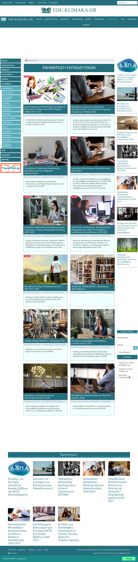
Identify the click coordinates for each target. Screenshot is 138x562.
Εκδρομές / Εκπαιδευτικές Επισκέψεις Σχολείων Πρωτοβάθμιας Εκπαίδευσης (126, 259)
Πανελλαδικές (77, 19)
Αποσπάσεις (7, 109)
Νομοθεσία (5, 155)
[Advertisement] (64, 41)
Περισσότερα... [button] (21, 558)
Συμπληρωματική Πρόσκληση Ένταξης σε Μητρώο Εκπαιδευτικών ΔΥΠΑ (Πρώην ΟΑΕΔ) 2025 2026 (44, 109)
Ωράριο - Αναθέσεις (9, 118)
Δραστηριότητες (51, 19)
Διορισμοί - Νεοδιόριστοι (7, 104)
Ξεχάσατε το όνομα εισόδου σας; (125, 370)
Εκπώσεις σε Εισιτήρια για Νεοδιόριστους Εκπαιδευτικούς (124, 107)
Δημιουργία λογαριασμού (124, 376)
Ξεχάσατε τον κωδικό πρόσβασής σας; (126, 364)
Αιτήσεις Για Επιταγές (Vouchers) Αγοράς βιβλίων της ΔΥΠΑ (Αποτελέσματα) (127, 78)
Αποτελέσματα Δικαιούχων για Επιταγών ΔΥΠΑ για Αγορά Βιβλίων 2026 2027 (42, 532)
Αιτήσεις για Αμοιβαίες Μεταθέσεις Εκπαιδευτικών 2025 (88, 342)
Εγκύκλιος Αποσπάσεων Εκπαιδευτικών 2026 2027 (90, 169)
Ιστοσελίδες (53, 3)
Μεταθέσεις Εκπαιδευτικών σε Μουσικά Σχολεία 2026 (91, 396)
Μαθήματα (64, 19)
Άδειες (5, 127)
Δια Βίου (88, 19)
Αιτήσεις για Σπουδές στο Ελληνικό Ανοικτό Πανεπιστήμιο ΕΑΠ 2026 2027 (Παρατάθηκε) (127, 228)
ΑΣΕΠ (123, 19)
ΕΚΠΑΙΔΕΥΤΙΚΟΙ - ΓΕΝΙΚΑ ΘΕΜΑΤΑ (101, 293)
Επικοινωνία (41, 3)
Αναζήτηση (31, 550)
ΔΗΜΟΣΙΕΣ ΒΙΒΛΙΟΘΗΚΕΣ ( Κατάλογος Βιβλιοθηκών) (89, 287)
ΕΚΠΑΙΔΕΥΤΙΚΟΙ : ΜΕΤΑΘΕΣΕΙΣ (52, 293)
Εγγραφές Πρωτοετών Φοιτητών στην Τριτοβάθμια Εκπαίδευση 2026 (127, 136)
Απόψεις (31, 3)
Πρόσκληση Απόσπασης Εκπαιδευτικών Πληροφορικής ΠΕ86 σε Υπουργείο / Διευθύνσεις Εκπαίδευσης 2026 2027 (90, 230)
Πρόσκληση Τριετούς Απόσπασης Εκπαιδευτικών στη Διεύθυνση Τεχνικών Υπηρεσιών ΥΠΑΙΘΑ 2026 (91, 109)
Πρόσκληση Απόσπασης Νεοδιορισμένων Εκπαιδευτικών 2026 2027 (126, 197)
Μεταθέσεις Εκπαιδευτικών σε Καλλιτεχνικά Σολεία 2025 (39, 396)
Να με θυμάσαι (124, 352)
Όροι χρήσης (22, 550)
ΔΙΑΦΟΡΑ (86, 25)
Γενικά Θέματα (8, 93)
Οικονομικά (7, 131)
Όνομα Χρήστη (122, 338)
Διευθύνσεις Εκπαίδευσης (7, 145)
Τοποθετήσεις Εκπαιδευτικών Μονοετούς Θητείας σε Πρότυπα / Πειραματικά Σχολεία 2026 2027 (117, 490)
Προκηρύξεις (7, 135)
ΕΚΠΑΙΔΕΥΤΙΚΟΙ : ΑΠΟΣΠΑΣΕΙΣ (100, 115)
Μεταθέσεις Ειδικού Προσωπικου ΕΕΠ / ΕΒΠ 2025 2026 (43, 287)
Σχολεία (39, 19)
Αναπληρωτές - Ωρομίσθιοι (8, 98)
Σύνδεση (127, 357)
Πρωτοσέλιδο (7, 3)
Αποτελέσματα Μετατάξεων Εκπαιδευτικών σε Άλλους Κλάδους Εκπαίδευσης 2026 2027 (17, 533)
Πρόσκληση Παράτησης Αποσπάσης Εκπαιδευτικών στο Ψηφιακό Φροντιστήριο (42, 171)
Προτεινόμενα (20, 3)
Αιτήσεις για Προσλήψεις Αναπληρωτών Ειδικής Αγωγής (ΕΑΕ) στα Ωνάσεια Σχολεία (68, 532)
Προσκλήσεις (7, 140)
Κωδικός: (120, 345)
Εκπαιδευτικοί (112, 19)
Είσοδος (46, 550)
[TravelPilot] (10, 168)
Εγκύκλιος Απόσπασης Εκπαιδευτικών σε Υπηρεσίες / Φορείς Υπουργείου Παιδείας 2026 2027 (44, 230)
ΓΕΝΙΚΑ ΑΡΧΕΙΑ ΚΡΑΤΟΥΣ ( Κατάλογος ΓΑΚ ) (45, 340)
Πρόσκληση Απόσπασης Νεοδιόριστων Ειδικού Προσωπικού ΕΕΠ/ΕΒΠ (127, 166)
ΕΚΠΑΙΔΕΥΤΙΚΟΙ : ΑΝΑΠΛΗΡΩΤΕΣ (53, 115)
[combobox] (127, 2)
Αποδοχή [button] (129, 558)
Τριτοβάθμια (99, 19)
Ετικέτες (39, 550)
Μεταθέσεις (7, 114)
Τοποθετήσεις (7, 122)
